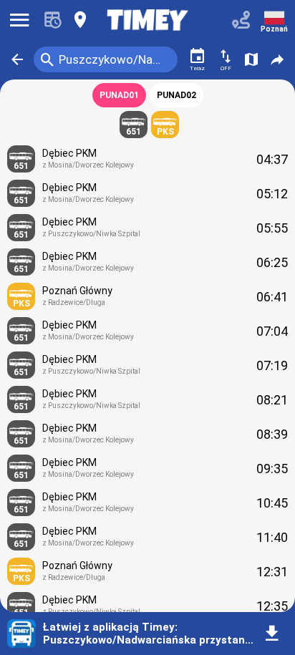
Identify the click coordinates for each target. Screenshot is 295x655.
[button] (17, 59)
